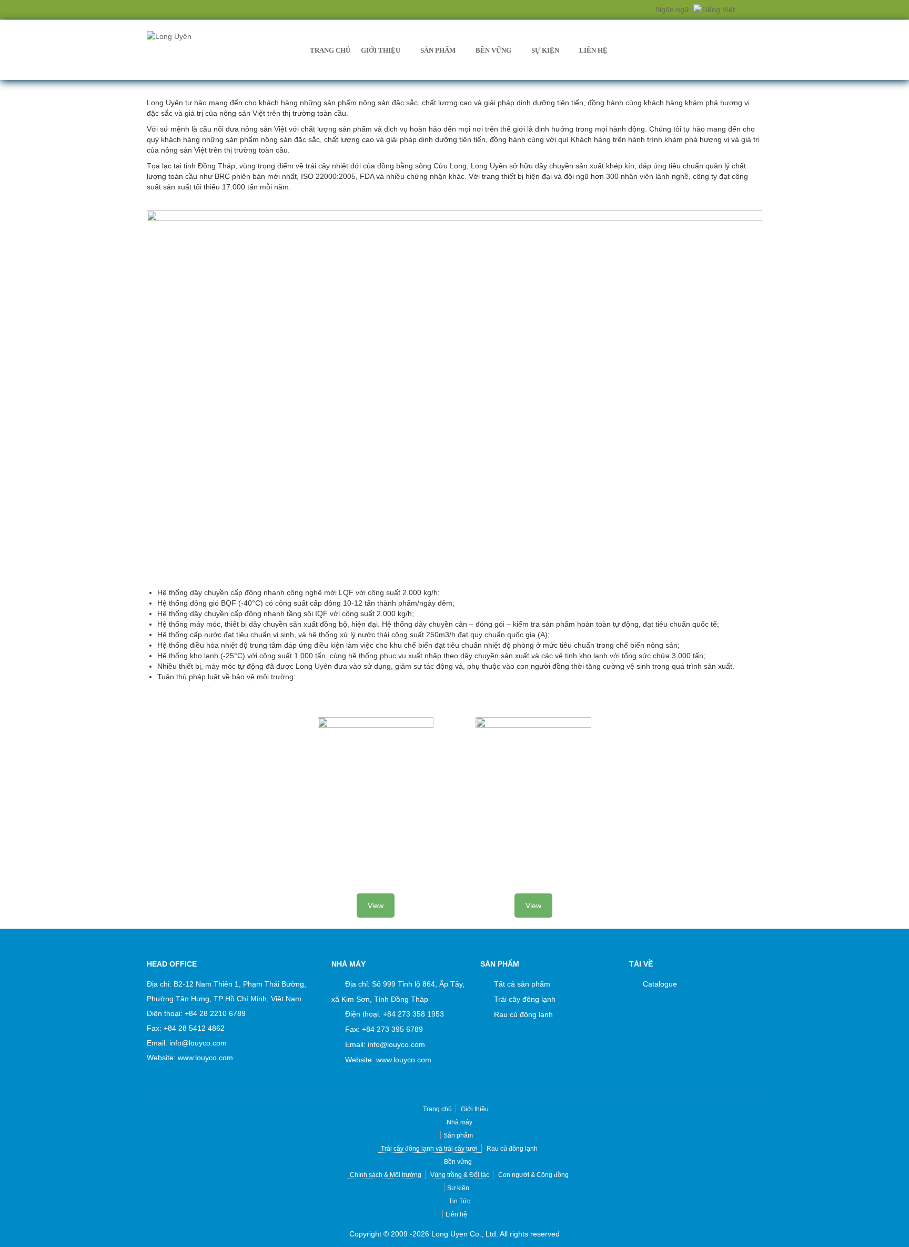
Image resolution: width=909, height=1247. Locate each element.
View (375, 905)
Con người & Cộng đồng (533, 1175)
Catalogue (660, 984)
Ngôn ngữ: (674, 9)
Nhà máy (459, 1122)
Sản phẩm (438, 50)
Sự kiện (545, 50)
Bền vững (493, 50)
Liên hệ (593, 50)
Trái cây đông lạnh (525, 999)
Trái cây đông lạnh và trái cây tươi (429, 1148)
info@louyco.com (198, 1043)
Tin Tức (459, 1201)
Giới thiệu (380, 50)
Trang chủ (330, 50)
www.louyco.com (205, 1057)
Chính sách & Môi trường (385, 1175)
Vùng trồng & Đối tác (459, 1175)
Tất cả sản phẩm (522, 984)
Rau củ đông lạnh (523, 1014)
